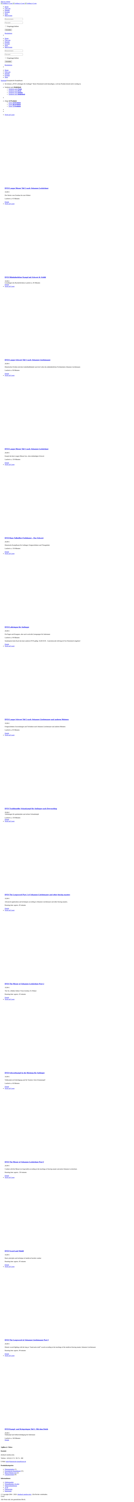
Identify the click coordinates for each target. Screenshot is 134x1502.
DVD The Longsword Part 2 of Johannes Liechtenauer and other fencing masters (37, 895)
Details (7, 202)
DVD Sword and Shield (14, 1251)
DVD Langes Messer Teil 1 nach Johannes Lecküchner (26, 449)
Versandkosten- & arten (12, 1484)
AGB (6, 1487)
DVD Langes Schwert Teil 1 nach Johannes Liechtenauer (27, 360)
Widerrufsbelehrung (11, 1486)
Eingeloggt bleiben (13, 26)
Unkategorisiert (9, 1474)
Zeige (15, 103)
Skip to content (5, 1)
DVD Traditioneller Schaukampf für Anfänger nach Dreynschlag (31, 809)
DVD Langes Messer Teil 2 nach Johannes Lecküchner (26, 188)
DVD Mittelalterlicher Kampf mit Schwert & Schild (25, 277)
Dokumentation (9, 1469)
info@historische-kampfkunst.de (16, 1461)
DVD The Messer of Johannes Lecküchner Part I (24, 1162)
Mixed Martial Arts (10, 1473)
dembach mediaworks (24, 1494)
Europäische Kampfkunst (12, 1471)
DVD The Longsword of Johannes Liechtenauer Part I (27, 1340)
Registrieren (8, 33)
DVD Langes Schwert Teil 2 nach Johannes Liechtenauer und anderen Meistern (37, 719)
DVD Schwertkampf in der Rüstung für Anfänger (25, 1073)
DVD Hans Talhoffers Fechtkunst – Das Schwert (24, 538)
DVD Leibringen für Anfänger (17, 627)
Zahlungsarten (9, 1482)
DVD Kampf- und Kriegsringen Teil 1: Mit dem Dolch (26, 1429)
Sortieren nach (15, 89)
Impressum (8, 1491)
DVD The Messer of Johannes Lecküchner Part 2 (24, 984)
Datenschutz (8, 1489)
